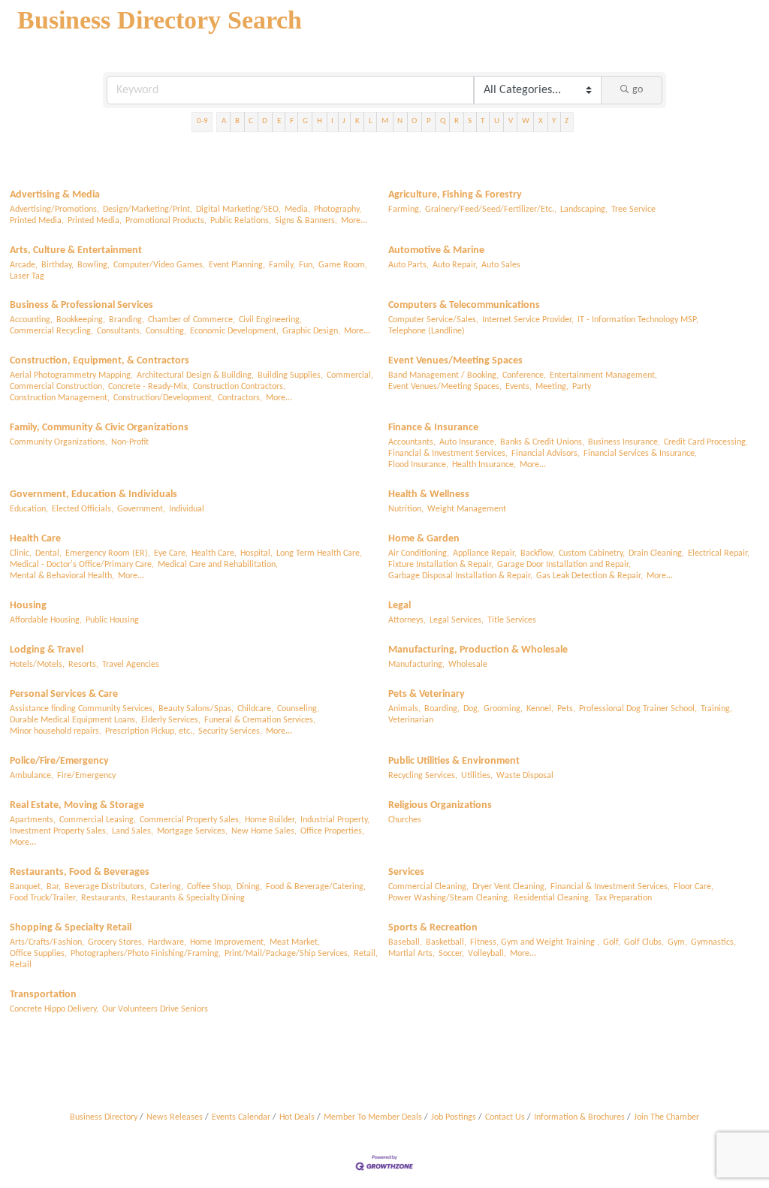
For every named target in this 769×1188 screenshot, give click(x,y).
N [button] (400, 121)
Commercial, (350, 375)
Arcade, (24, 265)
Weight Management (466, 509)
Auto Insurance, (467, 442)
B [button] (237, 121)
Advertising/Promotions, (54, 209)
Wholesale (467, 664)
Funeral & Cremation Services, (259, 720)
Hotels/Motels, (37, 664)
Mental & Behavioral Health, (62, 575)
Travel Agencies (130, 664)
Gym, (677, 942)
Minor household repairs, (55, 731)
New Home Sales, (264, 831)
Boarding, (442, 708)
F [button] (292, 121)
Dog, (471, 708)
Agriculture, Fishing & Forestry (455, 195)
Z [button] (566, 121)
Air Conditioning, (418, 553)
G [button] (305, 121)
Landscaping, (584, 209)
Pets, (566, 708)
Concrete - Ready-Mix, (148, 386)
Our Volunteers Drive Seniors (155, 1009)
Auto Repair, (455, 265)
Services (406, 872)
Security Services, (230, 731)
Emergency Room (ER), (107, 553)
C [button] (251, 121)
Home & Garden (424, 538)
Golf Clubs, (644, 942)
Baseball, (405, 942)
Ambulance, (31, 775)
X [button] (540, 121)
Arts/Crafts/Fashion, (47, 942)
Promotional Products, (166, 220)
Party (581, 386)
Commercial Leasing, (97, 820)
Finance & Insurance (433, 427)
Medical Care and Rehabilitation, (218, 564)
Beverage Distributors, (105, 886)
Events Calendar (241, 1117)
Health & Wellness (428, 494)
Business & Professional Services (81, 305)
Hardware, (167, 942)
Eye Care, (171, 553)
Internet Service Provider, (528, 319)
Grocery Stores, (116, 942)
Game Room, (342, 265)
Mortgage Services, (192, 831)
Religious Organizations (440, 805)
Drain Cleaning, (656, 553)
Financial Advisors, (545, 453)
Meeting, (551, 386)
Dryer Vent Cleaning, (509, 886)
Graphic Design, (311, 331)
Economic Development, (234, 331)
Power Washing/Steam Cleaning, (449, 898)
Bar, (54, 886)
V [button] (510, 121)
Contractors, (240, 398)
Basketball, (446, 942)
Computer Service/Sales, (433, 319)
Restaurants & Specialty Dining (188, 898)
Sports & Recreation (433, 927)
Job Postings (453, 1117)
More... (354, 220)
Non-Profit (130, 442)
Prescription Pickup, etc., (150, 731)
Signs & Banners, (306, 220)
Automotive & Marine (436, 250)
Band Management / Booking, (443, 375)
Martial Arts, (411, 953)
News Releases (174, 1117)
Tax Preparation (623, 898)
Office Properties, (332, 831)
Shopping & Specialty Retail (70, 927)
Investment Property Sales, (59, 831)
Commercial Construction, (57, 386)
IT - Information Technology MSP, (638, 319)
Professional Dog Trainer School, (638, 708)
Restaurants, (104, 898)
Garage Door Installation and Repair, (564, 564)
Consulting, (166, 331)
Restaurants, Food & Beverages (79, 872)
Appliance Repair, (485, 553)
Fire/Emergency (86, 775)
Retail (21, 964)
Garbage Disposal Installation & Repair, (460, 575)
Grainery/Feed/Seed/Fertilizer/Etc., (490, 209)
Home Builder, (271, 820)
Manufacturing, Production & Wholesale (478, 650)
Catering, (166, 886)
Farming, (404, 209)
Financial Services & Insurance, (640, 453)
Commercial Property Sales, (190, 820)
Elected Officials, (82, 509)
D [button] (264, 121)
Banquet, (26, 886)
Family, (282, 265)
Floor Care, (693, 886)
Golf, (611, 942)
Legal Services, (457, 620)
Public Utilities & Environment (454, 761)
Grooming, (503, 708)
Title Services (511, 620)
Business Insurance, (624, 442)
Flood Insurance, (418, 464)
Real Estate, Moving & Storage (77, 805)
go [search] (637, 89)
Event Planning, (237, 265)
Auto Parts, (408, 265)
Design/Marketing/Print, (147, 209)
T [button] (482, 121)
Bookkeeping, (80, 319)
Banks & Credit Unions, (542, 442)
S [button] (470, 121)
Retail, (366, 953)
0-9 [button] (202, 121)
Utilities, (477, 775)
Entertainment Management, (603, 375)
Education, (29, 509)
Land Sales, (132, 831)
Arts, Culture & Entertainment (76, 250)
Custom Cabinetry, (592, 553)
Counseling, (298, 708)
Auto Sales (500, 265)
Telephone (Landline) (426, 331)
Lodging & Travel (46, 650)
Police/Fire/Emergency (59, 761)
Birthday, (57, 265)
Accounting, (31, 319)
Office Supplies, (38, 953)
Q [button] (442, 121)
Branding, (126, 319)
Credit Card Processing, (706, 442)
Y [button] (554, 121)
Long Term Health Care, (319, 553)
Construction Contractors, (239, 386)
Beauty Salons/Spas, (196, 708)
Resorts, (83, 664)
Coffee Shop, (210, 886)
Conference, (524, 375)
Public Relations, (240, 220)
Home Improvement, (228, 942)
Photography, (337, 209)
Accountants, (412, 442)
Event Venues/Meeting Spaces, (445, 386)
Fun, (307, 265)
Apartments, (33, 820)
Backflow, (537, 553)
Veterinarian (410, 720)
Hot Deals (297, 1117)
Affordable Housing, (46, 620)
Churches (404, 820)
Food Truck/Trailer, (43, 898)
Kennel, (539, 708)
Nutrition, (406, 509)
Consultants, (119, 331)
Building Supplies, (290, 375)
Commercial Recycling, (51, 331)
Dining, (249, 886)
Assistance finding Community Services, (82, 708)
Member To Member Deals (373, 1117)
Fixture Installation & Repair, (440, 564)
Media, (297, 209)
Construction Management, (60, 398)
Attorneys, (407, 620)
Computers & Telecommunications (464, 305)
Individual (186, 509)
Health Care (35, 538)
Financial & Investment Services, (448, 453)
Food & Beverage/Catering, (316, 886)
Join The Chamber (666, 1117)
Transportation (43, 994)
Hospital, (256, 553)
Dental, (48, 553)
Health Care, (214, 553)
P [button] (429, 121)
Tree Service (633, 209)
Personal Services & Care (64, 694)
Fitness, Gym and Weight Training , (534, 942)
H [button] (319, 121)
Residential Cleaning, (552, 898)
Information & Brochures (579, 1117)
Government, (141, 509)
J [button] (343, 121)
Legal (399, 605)
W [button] (525, 121)
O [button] (414, 121)
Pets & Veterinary (426, 694)
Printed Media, (37, 220)
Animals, (404, 708)
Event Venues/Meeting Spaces (455, 360)
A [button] (224, 121)
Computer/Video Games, (159, 265)
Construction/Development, (163, 398)
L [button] (370, 121)
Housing (28, 605)
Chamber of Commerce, (191, 319)
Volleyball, (487, 953)
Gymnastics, (713, 942)
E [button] (279, 121)
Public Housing (112, 620)
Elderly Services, (171, 720)
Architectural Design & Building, (195, 375)
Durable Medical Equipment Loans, (73, 720)
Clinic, (21, 553)
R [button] (456, 121)
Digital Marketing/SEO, (238, 209)
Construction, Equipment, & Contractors (99, 360)
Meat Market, (295, 942)
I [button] (332, 121)
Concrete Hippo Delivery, (54, 1009)
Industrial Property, (334, 820)
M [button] (384, 121)
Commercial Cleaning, (428, 886)
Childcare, (255, 708)
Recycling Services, (422, 775)
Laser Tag (27, 276)
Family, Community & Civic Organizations (99, 427)
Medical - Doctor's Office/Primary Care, (82, 564)
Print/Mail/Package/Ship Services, (287, 953)
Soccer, (451, 953)
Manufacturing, (416, 664)
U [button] (496, 121)
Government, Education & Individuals (93, 494)
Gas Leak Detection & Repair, (589, 575)
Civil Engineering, (270, 319)
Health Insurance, (484, 464)
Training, (716, 708)
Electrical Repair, (718, 553)
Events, (518, 386)
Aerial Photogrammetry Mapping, (71, 375)
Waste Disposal (524, 775)
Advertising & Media (55, 195)
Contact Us (505, 1117)
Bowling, (93, 265)
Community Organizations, (58, 442)
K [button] (357, 121)
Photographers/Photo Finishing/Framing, (146, 953)
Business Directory (103, 1117)
